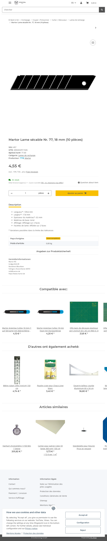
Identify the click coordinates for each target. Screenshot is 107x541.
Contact (12, 484)
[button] (81, 2)
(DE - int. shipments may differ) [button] (52, 183)
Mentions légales (13, 533)
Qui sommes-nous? (17, 488)
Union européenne (53, 238)
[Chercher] (102, 9)
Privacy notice (31, 528)
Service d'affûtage (16, 498)
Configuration (83, 522)
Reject (83, 530)
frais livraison (32, 172)
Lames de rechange (26, 155)
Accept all (83, 515)
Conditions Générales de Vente (53, 496)
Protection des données (33, 533)
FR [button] (72, 2)
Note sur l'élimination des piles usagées (51, 485)
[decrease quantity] (11, 193)
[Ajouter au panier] (11, 36)
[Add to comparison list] (93, 42)
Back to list (14, 20)
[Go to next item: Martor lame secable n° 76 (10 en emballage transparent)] (95, 27)
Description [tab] (15, 205)
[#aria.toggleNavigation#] (10, 1)
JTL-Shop (93, 538)
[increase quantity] (48, 193)
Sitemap (43, 500)
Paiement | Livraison (18, 493)
